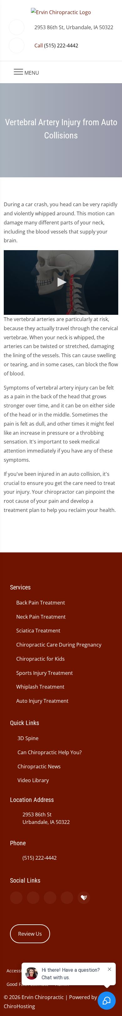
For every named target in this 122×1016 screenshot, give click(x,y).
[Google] (16, 897)
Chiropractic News (39, 766)
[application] (61, 282)
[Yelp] (50, 897)
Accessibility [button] (19, 971)
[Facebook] (33, 897)
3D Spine (28, 738)
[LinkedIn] (67, 897)
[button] (61, 282)
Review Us (30, 933)
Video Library (33, 780)
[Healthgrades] (84, 897)
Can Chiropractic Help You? (50, 752)
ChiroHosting (19, 1006)
